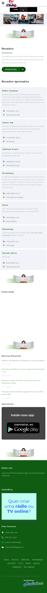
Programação (37, 559)
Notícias (15, 559)
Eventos (36, 563)
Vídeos (28, 563)
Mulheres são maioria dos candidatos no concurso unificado (23, 360)
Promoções (16, 567)
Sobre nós (25, 559)
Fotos (20, 563)
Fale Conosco (29, 567)
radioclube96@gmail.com (14, 547)
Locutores (11, 563)
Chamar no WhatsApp (13, 542)
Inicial (6, 559)
